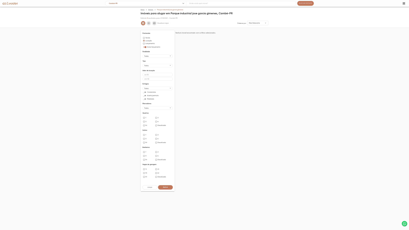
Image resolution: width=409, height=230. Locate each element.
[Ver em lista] (149, 23)
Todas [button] (146, 56)
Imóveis (150, 10)
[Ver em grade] (143, 23)
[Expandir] (183, 3)
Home (142, 10)
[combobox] (147, 3)
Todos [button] (146, 65)
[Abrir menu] (404, 3)
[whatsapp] (404, 223)
